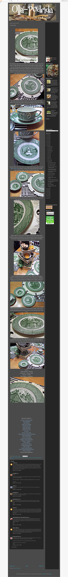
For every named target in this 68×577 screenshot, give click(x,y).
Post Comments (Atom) (16, 568)
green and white (19, 457)
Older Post (41, 566)
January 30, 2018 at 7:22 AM (17, 524)
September (49, 150)
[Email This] (23, 456)
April (49, 157)
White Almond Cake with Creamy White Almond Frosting (54, 102)
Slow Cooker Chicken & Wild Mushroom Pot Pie (52, 167)
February (49, 160)
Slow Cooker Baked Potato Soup (53, 179)
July (48, 153)
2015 (48, 191)
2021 (48, 141)
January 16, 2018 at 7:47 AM (17, 482)
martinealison (15, 473)
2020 (48, 142)
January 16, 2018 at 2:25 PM (17, 489)
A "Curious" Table (14, 457)
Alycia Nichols (15, 492)
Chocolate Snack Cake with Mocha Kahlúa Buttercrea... (52, 169)
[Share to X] (25, 456)
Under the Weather (50, 184)
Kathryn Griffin (15, 527)
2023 (48, 138)
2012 (48, 195)
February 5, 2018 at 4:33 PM (17, 533)
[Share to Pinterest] (27, 456)
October (49, 149)
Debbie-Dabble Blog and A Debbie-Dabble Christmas (20, 517)
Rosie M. (14, 507)
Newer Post (12, 566)
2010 (48, 198)
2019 (48, 144)
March (49, 158)
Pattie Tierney (29, 457)
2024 (48, 137)
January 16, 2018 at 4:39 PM (17, 496)
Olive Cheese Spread (54, 87)
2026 (48, 134)
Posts (48, 212)
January (49, 161)
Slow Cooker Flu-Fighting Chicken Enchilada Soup (53, 181)
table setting (36, 457)
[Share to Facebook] (26, 456)
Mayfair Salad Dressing (53, 111)
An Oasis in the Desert (16, 536)
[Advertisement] (27, 557)
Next (57, 71)
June (49, 154)
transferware (12, 458)
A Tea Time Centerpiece (51, 173)
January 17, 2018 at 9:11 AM (17, 504)
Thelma (14, 485)
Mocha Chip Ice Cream (51, 174)
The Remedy (50, 183)
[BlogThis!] (24, 456)
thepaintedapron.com (16, 499)
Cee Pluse (14, 462)
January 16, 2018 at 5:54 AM (17, 470)
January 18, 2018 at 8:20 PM (17, 514)
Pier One (32, 457)
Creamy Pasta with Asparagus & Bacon (54, 80)
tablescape (40, 457)
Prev (47, 71)
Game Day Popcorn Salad (52, 162)
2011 (48, 196)
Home (27, 566)
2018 (48, 145)
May (48, 156)
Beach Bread (53, 94)
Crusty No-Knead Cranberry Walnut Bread (52, 171)
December (49, 146)
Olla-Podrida (24, 457)
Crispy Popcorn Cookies (51, 165)
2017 (48, 188)
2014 (48, 192)
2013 (48, 194)
